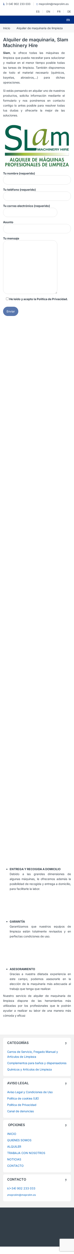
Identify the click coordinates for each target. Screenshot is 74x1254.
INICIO (11, 1134)
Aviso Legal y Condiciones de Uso (30, 1092)
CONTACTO (15, 1165)
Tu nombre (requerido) (19, 173)
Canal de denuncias (20, 1111)
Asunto (8, 222)
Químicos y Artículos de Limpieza (29, 1069)
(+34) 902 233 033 (18, 4)
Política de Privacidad (52, 299)
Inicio (6, 28)
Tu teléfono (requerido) (19, 189)
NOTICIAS (14, 1159)
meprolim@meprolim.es (54, 4)
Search (68, 19)
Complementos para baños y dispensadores (36, 1063)
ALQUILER (14, 1146)
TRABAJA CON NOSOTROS (26, 1153)
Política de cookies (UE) (23, 1098)
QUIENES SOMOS (19, 1140)
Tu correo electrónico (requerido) (26, 206)
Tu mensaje (11, 238)
